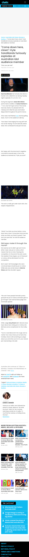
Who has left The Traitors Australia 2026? (13, 508)
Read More (6, 417)
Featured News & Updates (14, 382)
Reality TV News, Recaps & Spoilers (14, 383)
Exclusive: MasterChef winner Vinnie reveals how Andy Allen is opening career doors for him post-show (15, 529)
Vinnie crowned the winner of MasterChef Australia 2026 (15, 521)
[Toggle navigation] (25, 2)
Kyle (17, 116)
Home (3, 37)
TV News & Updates (19, 6)
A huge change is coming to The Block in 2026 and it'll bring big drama (15, 515)
